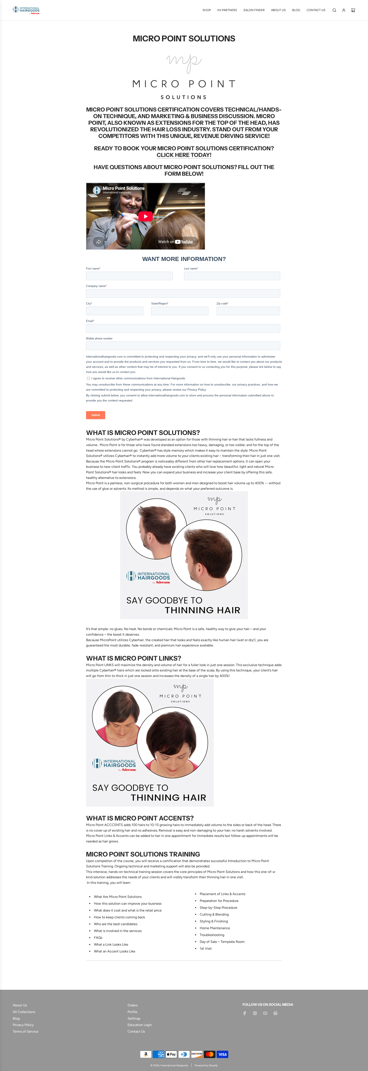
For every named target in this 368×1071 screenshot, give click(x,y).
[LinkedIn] (275, 1013)
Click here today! (184, 155)
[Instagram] (255, 1013)
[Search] (334, 10)
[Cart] (353, 10)
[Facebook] (244, 1013)
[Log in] (343, 10)
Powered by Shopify (206, 1065)
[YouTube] (265, 1013)
